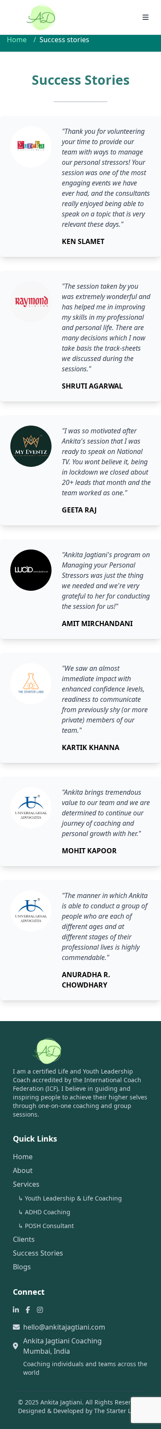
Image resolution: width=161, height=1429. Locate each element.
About (23, 1170)
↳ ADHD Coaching (44, 1212)
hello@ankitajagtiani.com (64, 1327)
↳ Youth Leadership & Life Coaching (70, 1198)
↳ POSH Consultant (46, 1226)
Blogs (22, 1267)
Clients (24, 1239)
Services (26, 1184)
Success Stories (38, 1253)
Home (17, 39)
